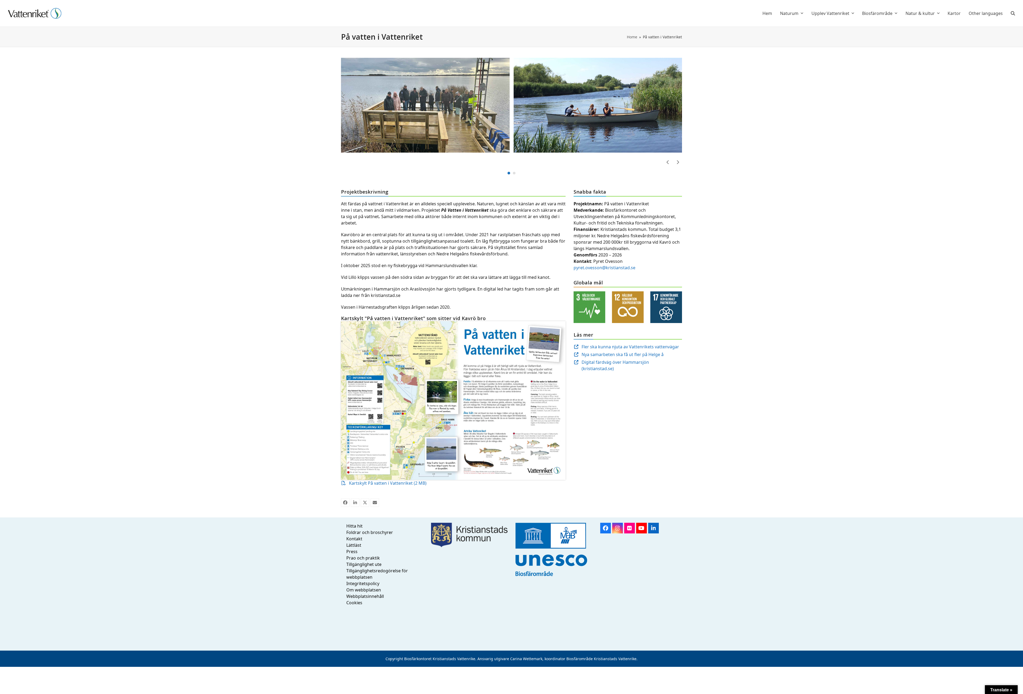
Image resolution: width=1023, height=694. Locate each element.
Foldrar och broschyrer (369, 532)
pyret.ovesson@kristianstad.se (604, 268)
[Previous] (668, 162)
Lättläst (353, 545)
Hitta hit (354, 526)
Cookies (354, 603)
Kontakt (354, 539)
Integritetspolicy (362, 583)
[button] (1013, 13)
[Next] (677, 162)
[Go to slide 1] (509, 173)
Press (352, 551)
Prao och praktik (363, 558)
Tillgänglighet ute (363, 564)
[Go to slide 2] (514, 173)
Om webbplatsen (363, 590)
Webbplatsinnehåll (365, 596)
